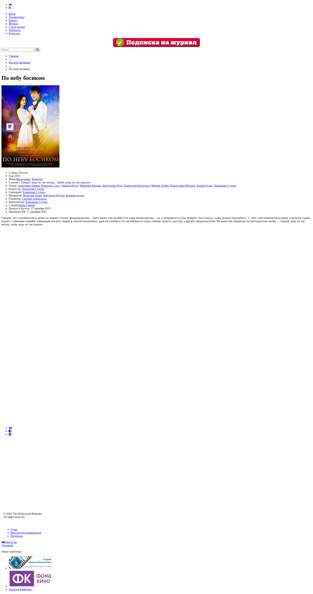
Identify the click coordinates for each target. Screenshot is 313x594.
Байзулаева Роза (112, 185)
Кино (12, 13)
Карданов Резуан (53, 195)
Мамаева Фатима (90, 185)
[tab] (160, 428)
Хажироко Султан (225, 185)
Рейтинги (15, 30)
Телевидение (17, 17)
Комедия (37, 179)
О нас (14, 529)
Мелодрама (23, 179)
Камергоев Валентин (137, 185)
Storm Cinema (26, 205)
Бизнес (13, 20)
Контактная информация (26, 532)
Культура (14, 33)
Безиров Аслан (75, 195)
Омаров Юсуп (69, 185)
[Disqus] (156, 277)
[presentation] (10, 427)
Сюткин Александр (34, 198)
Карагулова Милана (182, 185)
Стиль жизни (17, 26)
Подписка (17, 536)
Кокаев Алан (204, 185)
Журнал (13, 23)
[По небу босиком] (30, 166)
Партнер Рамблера (20, 589)
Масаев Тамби (160, 185)
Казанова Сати (50, 185)
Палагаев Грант (32, 195)
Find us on (9, 544)
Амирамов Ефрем (29, 185)
